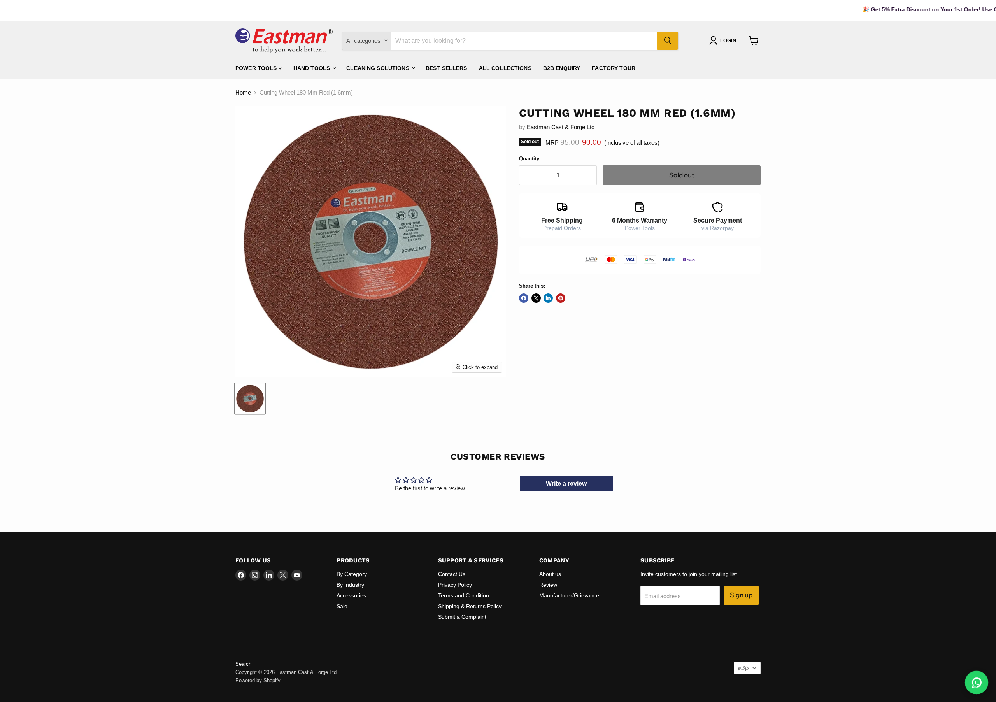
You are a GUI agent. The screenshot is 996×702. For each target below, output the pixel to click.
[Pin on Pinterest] (560, 298)
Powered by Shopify (258, 680)
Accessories (351, 595)
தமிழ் (743, 668)
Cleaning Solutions (378, 68)
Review (548, 585)
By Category (352, 574)
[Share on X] (536, 298)
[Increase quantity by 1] (587, 175)
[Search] (667, 40)
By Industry (350, 585)
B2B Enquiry (561, 68)
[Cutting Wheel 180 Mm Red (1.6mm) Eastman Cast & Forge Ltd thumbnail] (250, 398)
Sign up (741, 595)
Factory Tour (613, 68)
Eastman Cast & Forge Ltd (560, 127)
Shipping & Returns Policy (470, 606)
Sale (342, 606)
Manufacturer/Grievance (569, 595)
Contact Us (451, 574)
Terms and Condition (463, 595)
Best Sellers (446, 68)
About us (550, 574)
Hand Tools (312, 68)
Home (243, 92)
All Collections (505, 68)
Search (243, 664)
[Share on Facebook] (523, 298)
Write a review (566, 483)
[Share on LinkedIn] (548, 298)
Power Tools (257, 68)
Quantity (529, 158)
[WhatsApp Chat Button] (976, 682)
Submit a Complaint (462, 617)
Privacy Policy (455, 585)
